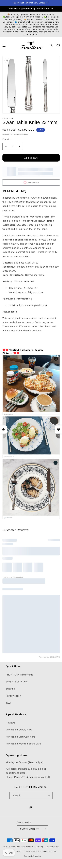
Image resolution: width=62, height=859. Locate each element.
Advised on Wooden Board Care (23, 743)
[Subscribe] (48, 795)
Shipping (5, 134)
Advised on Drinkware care (20, 737)
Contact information (32, 856)
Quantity (6, 139)
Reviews (10, 722)
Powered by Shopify (34, 847)
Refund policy (52, 847)
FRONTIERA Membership (19, 674)
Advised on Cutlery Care (19, 729)
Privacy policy (13, 696)
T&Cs (9, 703)
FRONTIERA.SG (18, 847)
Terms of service (32, 851)
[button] (3, 45)
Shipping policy (49, 851)
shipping (10, 688)
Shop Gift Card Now (16, 681)
